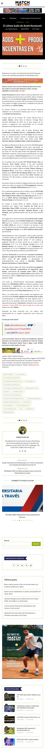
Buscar (6, 540)
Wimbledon (13, 18)
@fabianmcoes (34, 365)
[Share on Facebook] (21, 66)
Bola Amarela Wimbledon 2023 (12, 381)
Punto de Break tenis (9, 408)
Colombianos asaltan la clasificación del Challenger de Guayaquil (28, 707)
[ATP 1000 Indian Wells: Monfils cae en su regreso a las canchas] (9, 697)
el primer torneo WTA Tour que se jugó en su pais (20, 305)
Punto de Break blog (22, 405)
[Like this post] (19, 66)
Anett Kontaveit (8, 374)
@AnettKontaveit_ (18, 325)
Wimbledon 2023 (8, 412)
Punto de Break (8, 405)
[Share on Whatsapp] (26, 66)
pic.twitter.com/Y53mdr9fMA (18, 329)
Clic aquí (22, 91)
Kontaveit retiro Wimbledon (12, 395)
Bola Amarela (21, 374)
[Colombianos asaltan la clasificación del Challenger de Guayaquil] (9, 708)
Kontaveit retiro (18, 391)
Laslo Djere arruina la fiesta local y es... (29, 717)
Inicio (3, 18)
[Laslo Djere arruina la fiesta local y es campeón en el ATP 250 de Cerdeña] (9, 719)
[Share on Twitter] (24, 66)
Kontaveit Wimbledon (33, 398)
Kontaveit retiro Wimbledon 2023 (13, 398)
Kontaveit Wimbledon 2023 (11, 402)
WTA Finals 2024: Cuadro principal (27, 739)
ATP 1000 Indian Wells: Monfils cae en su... (28, 696)
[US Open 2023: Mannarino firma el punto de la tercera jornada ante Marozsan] (22, 498)
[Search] (43, 3)
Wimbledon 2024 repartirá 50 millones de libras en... (26, 729)
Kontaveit (6, 391)
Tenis (21, 408)
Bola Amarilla (30, 381)
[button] (4, 503)
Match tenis (26, 402)
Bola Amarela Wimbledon (11, 377)
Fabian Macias (12, 29)
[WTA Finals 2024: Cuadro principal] (9, 742)
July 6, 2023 (24, 332)
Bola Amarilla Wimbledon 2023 (12, 388)
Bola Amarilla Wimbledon (11, 384)
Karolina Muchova (32, 388)
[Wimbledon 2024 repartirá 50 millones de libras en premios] (9, 730)
